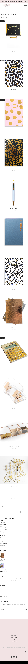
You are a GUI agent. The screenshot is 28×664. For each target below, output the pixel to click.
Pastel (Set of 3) (3, 570)
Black (5, 579)
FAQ (14, 639)
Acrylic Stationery (14, 627)
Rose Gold (15, 580)
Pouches (2, 541)
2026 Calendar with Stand (14, 49)
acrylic (1, 579)
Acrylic (1, 520)
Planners (2, 539)
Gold (20, 579)
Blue (14, 248)
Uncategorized (3, 543)
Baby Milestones (14, 625)
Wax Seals (2, 545)
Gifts (16, 579)
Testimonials (14, 637)
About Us (14, 635)
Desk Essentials (3, 524)
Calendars (2, 522)
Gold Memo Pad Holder (14, 446)
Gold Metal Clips (14, 486)
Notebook (10, 580)
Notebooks (2, 535)
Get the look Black (4, 526)
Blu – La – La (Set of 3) (14, 208)
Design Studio (14, 629)
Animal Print (14, 89)
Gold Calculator (14, 367)
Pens (1, 537)
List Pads (2, 533)
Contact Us (14, 641)
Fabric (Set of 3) (14, 327)
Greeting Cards (3, 531)
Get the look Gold (4, 528)
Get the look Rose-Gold (5, 530)
